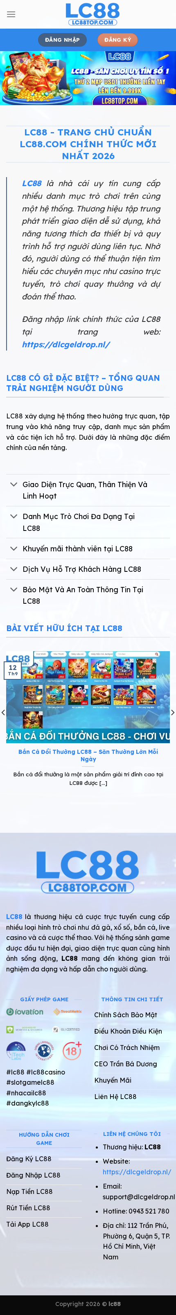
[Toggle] (14, 485)
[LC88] (93, 14)
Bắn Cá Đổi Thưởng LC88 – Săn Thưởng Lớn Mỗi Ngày (88, 755)
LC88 (31, 183)
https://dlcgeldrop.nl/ (65, 344)
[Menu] (11, 14)
